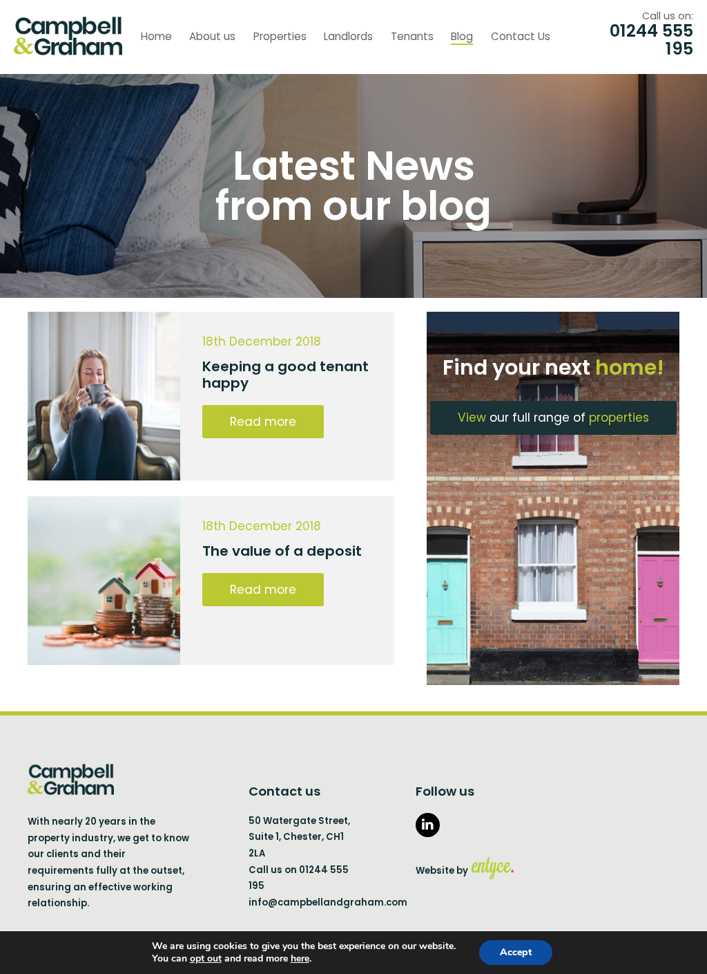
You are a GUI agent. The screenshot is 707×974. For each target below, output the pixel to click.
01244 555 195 (651, 40)
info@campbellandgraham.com (328, 902)
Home (156, 36)
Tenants (412, 36)
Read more (263, 421)
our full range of (553, 417)
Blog (462, 36)
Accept (516, 952)
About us (212, 36)
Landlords (348, 36)
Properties (280, 36)
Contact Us (520, 36)
